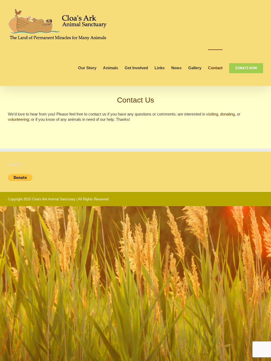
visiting (212, 114)
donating (227, 114)
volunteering (18, 119)
